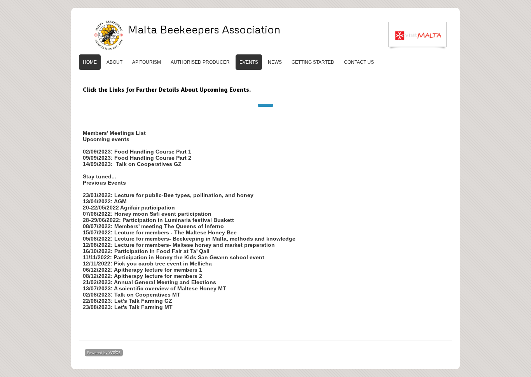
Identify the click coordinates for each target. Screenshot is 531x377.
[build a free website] (104, 353)
